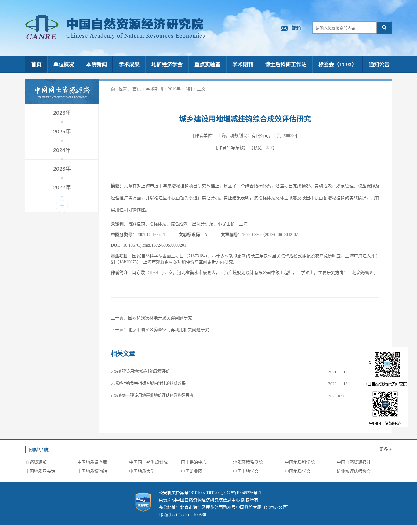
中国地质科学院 (300, 462)
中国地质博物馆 (92, 471)
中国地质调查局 (92, 462)
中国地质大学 (142, 471)
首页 (36, 64)
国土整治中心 (194, 462)
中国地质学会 (297, 471)
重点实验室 (207, 64)
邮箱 (296, 28)
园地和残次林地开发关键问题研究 (160, 318)
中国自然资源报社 (354, 462)
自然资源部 (36, 462)
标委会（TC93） (337, 64)
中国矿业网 (191, 471)
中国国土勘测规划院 (148, 462)
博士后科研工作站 (285, 64)
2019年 (174, 89)
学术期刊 (242, 64)
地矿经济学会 (167, 64)
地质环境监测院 (248, 462)
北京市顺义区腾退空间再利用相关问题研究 (168, 330)
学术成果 (129, 64)
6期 (189, 89)
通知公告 (379, 64)
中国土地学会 (246, 471)
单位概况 (63, 64)
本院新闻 (96, 64)
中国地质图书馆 (40, 471)
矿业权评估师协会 (354, 471)
